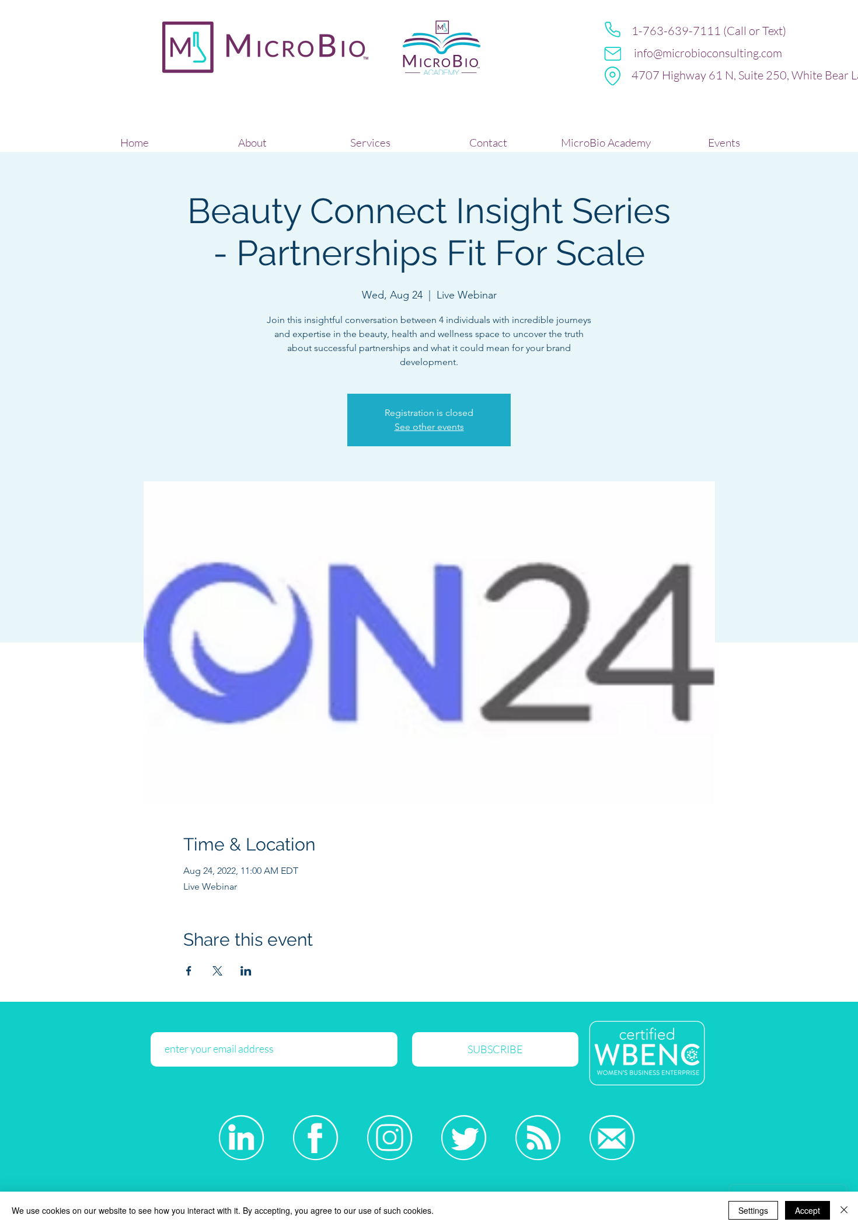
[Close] (844, 1210)
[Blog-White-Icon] (538, 1137)
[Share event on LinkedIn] (246, 970)
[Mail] (612, 53)
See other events (429, 426)
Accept (807, 1210)
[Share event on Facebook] (188, 970)
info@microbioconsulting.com (708, 53)
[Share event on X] (217, 970)
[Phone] (612, 29)
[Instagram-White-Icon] (389, 1137)
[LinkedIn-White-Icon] (241, 1137)
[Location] (612, 76)
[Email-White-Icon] (612, 1137)
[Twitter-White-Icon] (464, 1137)
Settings (753, 1210)
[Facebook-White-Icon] (315, 1137)
